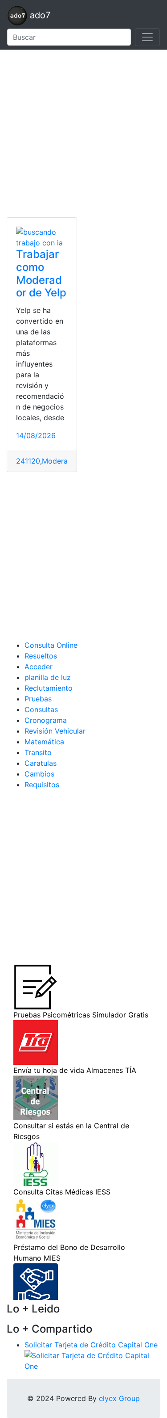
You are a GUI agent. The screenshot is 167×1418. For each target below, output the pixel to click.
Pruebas (38, 698)
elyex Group (119, 1398)
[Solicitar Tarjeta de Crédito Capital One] (92, 1359)
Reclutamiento (48, 688)
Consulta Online (50, 645)
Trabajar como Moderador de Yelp (41, 273)
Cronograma (45, 720)
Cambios (39, 773)
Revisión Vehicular (55, 730)
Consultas (41, 709)
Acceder (38, 666)
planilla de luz (47, 677)
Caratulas (40, 763)
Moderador (60, 460)
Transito (38, 752)
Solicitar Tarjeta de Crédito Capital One (91, 1344)
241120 (28, 460)
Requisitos (41, 784)
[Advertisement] (83, 133)
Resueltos (40, 655)
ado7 (38, 15)
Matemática (44, 741)
